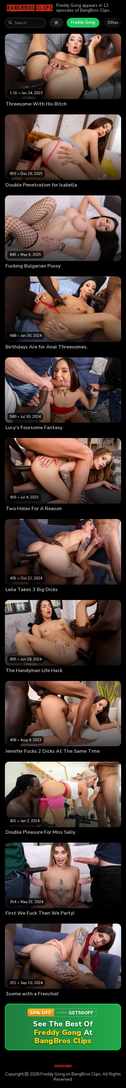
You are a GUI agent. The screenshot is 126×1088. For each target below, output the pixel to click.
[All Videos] (56, 23)
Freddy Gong (83, 22)
